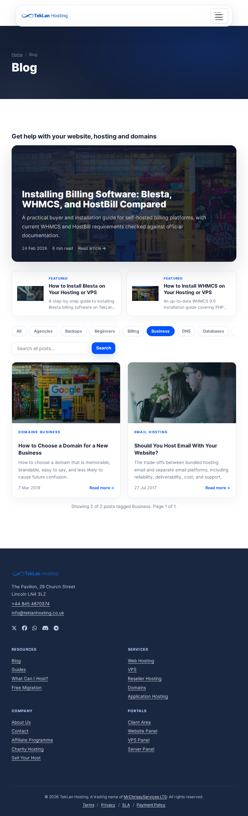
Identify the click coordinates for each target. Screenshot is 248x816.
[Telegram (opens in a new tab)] (56, 628)
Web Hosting (141, 660)
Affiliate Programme (32, 740)
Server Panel (141, 749)
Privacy (108, 804)
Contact (20, 730)
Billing (133, 331)
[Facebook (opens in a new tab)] (24, 628)
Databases (213, 331)
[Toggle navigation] (219, 16)
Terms (88, 804)
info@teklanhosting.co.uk (38, 612)
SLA (126, 804)
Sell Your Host (26, 757)
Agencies (43, 331)
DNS (186, 331)
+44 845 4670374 (31, 603)
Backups (73, 331)
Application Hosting (148, 696)
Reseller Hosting (144, 678)
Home (17, 54)
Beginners (105, 331)
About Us (21, 722)
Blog (16, 660)
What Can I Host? (30, 678)
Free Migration (27, 687)
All (18, 331)
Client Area (139, 722)
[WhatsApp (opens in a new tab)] (34, 628)
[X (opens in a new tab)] (14, 628)
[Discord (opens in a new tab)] (45, 628)
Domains (137, 687)
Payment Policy (151, 804)
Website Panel (142, 730)
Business (160, 331)
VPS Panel (139, 740)
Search (103, 347)
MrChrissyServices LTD (145, 796)
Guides (19, 669)
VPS (132, 669)
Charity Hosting (28, 749)
